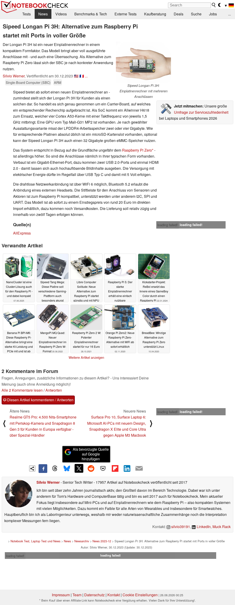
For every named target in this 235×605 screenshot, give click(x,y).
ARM (57, 82)
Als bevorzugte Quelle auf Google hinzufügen (91, 454)
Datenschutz (94, 594)
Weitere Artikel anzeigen (86, 357)
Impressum (61, 594)
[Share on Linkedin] (127, 468)
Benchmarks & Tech (90, 14)
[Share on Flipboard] (115, 468)
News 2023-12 (101, 541)
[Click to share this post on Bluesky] (66, 468)
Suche (196, 14)
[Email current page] (139, 468)
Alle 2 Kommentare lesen (22, 390)
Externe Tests (126, 14)
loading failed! (167, 225)
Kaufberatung (155, 14)
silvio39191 (180, 526)
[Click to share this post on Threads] (54, 468)
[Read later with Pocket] (103, 468)
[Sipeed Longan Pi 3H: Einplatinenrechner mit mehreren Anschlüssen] (143, 62)
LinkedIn (203, 526)
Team (77, 594)
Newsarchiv (81, 541)
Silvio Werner (14, 76)
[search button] (214, 5)
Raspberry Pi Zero (137, 150)
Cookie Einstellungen (140, 594)
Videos (61, 14)
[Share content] (32, 468)
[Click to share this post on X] (79, 468)
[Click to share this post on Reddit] (91, 468)
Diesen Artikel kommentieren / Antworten (39, 399)
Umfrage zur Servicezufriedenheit (201, 112)
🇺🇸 (76, 76)
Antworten (53, 390)
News (43, 14)
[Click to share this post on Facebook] (43, 468)
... (229, 14)
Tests (26, 14)
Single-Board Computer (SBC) (28, 82)
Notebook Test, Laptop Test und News (35, 541)
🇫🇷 (81, 76)
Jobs (213, 14)
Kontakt (113, 594)
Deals (178, 14)
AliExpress (22, 233)
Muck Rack (222, 526)
